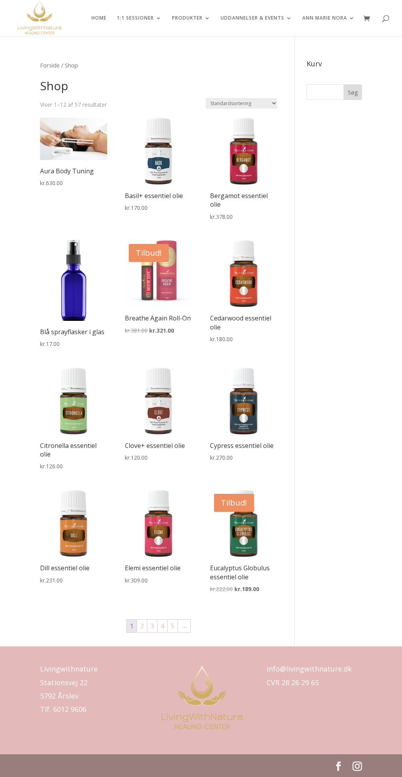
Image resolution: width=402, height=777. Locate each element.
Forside (50, 65)
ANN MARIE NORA (324, 18)
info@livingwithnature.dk (309, 668)
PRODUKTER (187, 18)
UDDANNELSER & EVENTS (252, 18)
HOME (98, 18)
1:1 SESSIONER (135, 18)
